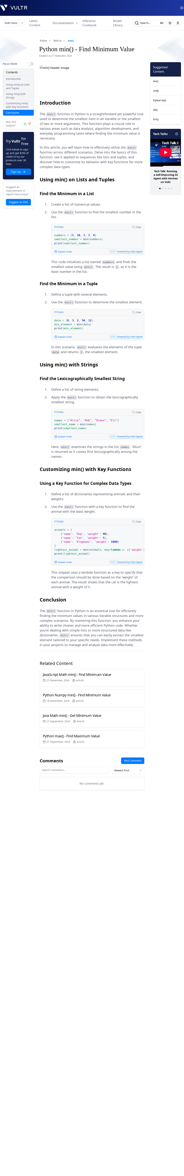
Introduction (13, 79)
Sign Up (16, 171)
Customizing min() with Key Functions (17, 105)
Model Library (118, 23)
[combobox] (128, 770)
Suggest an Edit (18, 202)
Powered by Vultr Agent (130, 251)
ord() (156, 90)
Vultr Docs (10, 23)
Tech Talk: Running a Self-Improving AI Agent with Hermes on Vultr (165, 176)
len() (155, 81)
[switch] (30, 64)
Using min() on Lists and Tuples (18, 86)
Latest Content (34, 23)
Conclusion (12, 112)
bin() (155, 119)
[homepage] (13, 8)
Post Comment (132, 760)
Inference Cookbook (89, 23)
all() (155, 109)
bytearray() (159, 100)
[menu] (182, 8)
